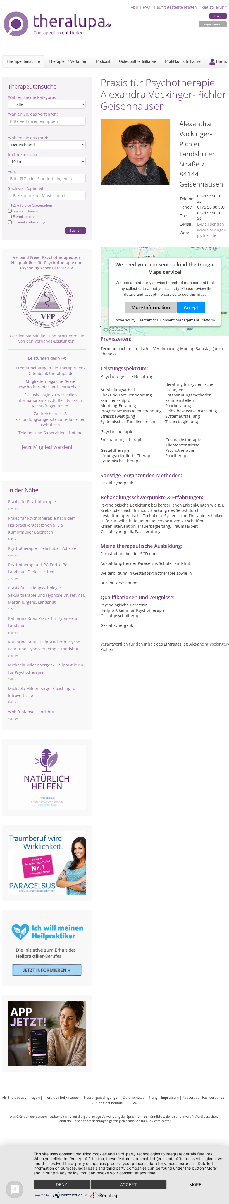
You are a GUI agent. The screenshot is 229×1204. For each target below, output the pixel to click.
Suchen (75, 230)
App (134, 7)
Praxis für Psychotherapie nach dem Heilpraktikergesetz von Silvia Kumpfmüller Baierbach (42, 525)
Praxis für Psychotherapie (32, 501)
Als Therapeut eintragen (21, 1097)
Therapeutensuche (23, 61)
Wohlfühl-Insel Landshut (31, 712)
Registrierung (214, 7)
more (195, 1184)
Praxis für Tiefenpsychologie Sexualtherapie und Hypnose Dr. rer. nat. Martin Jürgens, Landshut (46, 595)
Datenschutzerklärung (140, 1097)
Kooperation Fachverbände (203, 1097)
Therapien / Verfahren (68, 61)
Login (218, 16)
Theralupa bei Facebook (61, 1097)
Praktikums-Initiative (183, 61)
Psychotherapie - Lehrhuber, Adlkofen (43, 548)
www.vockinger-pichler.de (212, 232)
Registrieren (212, 24)
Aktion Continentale (107, 1102)
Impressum (170, 1097)
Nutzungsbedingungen (101, 1097)
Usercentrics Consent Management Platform (176, 320)
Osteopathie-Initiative (137, 61)
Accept (191, 307)
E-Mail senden (210, 224)
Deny (61, 1184)
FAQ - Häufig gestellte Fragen (170, 7)
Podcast (103, 61)
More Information (151, 307)
